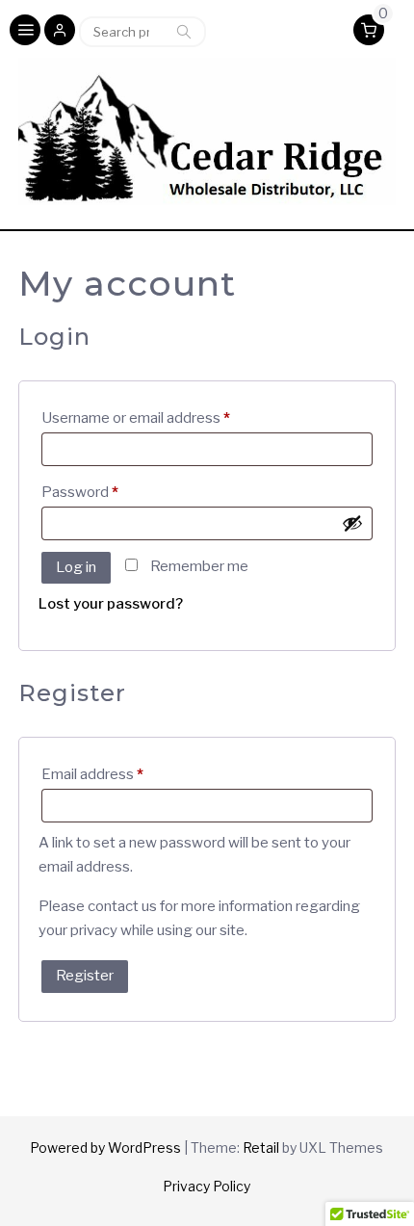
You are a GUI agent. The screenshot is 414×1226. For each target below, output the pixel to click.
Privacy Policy (206, 1186)
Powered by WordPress (105, 1147)
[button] (59, 31)
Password (109, 492)
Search (183, 31)
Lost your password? (111, 604)
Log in (76, 567)
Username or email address (165, 417)
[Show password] (352, 523)
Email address (121, 774)
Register (85, 975)
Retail (261, 1147)
